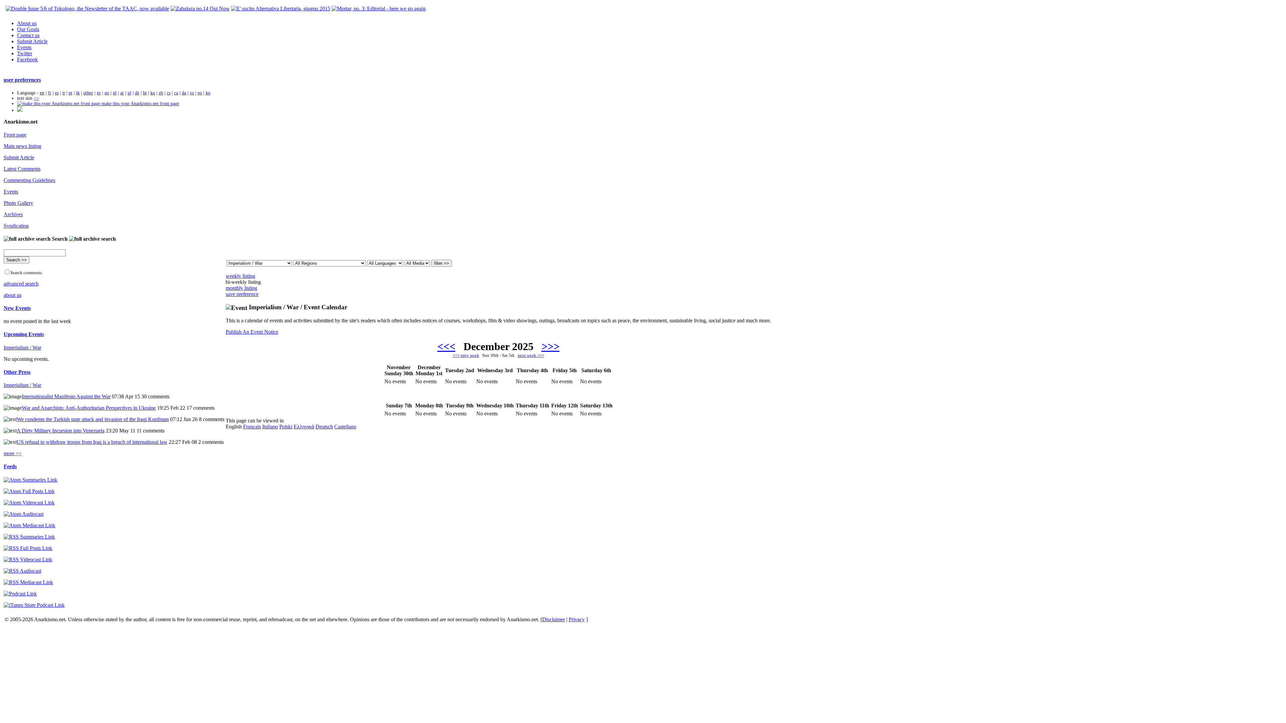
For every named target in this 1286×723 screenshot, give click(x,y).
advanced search (21, 284)
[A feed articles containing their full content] (28, 548)
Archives (13, 214)
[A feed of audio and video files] (29, 525)
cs (168, 92)
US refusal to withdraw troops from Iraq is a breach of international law (92, 442)
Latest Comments (22, 169)
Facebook (27, 59)
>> (36, 98)
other (88, 92)
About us (27, 23)
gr (99, 92)
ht (145, 92)
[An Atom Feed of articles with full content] (29, 491)
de (137, 92)
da (184, 92)
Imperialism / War (22, 347)
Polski (285, 426)
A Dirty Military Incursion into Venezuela (60, 430)
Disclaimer (553, 619)
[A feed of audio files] (24, 514)
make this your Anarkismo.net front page (139, 103)
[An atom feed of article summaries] (30, 480)
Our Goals (28, 29)
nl (115, 92)
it (63, 92)
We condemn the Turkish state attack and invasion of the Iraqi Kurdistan (93, 419)
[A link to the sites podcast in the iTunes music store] (34, 605)
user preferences (22, 80)
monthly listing (241, 288)
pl (129, 92)
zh (161, 92)
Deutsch (324, 426)
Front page (15, 135)
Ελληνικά (304, 426)
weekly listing (240, 276)
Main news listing (22, 146)
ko (208, 92)
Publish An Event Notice (252, 332)
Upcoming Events (24, 334)
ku (152, 92)
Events (24, 47)
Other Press (17, 372)
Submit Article (32, 41)
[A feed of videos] (29, 502)
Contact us (28, 35)
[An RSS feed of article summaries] (29, 537)
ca (176, 92)
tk (78, 92)
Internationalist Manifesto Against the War (66, 396)
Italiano (270, 426)
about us (12, 295)
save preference (242, 294)
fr (49, 92)
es (57, 92)
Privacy (577, 619)
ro (192, 92)
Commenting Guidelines (29, 180)
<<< (446, 346)
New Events (17, 308)
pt (70, 92)
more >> (13, 453)
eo (200, 92)
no (106, 92)
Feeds (10, 466)
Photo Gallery (18, 203)
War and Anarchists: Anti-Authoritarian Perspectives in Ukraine (89, 408)
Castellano (345, 426)
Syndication (16, 226)
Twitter (24, 53)
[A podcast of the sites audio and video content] (20, 593)
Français (252, 426)
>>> (551, 346)
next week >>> (531, 355)
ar (122, 92)
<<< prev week (466, 355)
